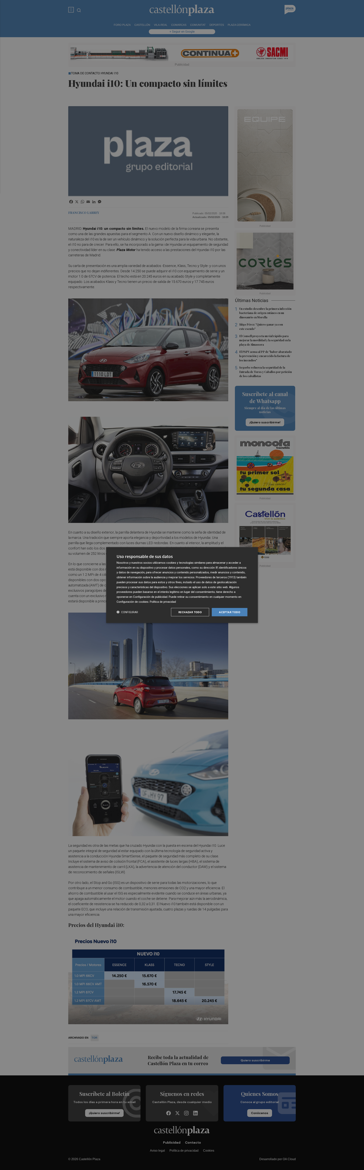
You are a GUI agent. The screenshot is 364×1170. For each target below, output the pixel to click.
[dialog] (182, 585)
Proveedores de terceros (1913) (216, 577)
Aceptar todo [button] (229, 612)
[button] (127, 612)
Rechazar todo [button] (190, 612)
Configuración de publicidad (150, 597)
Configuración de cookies (132, 601)
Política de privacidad (163, 601)
